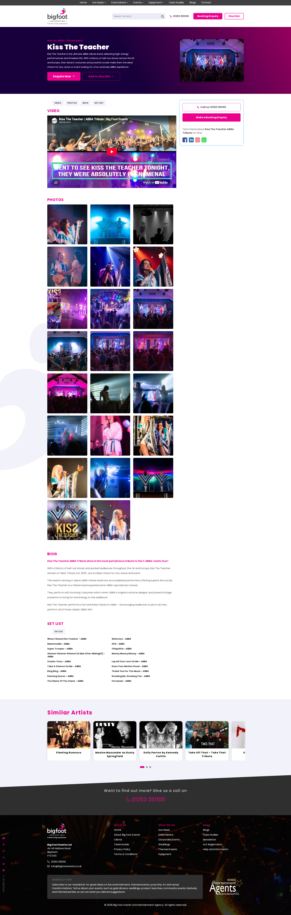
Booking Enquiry (207, 16)
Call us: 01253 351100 (213, 107)
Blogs (192, 2)
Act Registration (212, 844)
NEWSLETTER (62, 880)
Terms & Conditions (125, 854)
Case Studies (176, 2)
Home (83, 2)
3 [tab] (150, 767)
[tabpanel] (68, 741)
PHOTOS (72, 102)
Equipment (155, 2)
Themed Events (167, 849)
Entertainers (118, 2)
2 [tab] (147, 767)
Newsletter (209, 839)
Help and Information (215, 849)
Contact (206, 2)
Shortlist (234, 16)
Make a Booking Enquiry (211, 117)
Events (137, 2)
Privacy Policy (122, 849)
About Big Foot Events (127, 834)
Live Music (98, 2)
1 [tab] (142, 767)
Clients (118, 839)
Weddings (164, 844)
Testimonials (121, 844)
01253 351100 (181, 16)
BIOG (85, 102)
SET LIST (99, 102)
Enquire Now (62, 76)
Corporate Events (169, 839)
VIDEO (57, 102)
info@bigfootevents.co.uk (66, 866)
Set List (58, 631)
